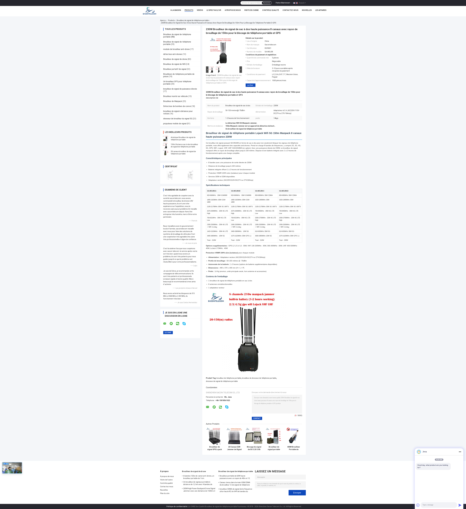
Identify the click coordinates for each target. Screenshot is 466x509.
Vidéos (200, 10)
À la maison (176, 10)
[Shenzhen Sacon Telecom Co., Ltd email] (166, 323)
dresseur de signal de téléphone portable (222, 381)
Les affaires (320, 10)
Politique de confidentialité (176, 506)
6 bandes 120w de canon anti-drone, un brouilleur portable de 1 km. (198, 477)
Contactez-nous (290, 10)
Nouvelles (307, 10)
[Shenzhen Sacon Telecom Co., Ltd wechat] (179, 323)
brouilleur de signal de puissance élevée (180, 89)
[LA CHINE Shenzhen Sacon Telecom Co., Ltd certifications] (170, 175)
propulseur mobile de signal (174, 123)
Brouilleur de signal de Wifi (174, 64)
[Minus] (459, 451)
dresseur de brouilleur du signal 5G (177, 118)
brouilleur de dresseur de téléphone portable (259, 378)
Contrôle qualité (270, 10)
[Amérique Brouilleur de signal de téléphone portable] (165, 138)
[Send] (460, 505)
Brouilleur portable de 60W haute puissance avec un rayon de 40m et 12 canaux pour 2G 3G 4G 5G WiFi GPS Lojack (236, 477)
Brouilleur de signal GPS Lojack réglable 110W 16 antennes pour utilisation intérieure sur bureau (214, 448)
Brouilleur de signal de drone (175, 59)
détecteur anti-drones (172, 54)
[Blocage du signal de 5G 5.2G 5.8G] (254, 436)
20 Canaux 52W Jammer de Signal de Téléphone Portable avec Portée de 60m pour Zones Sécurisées (234, 448)
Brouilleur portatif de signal (174, 69)
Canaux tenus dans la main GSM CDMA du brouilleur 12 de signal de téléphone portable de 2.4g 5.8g (235, 484)
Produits (189, 10)
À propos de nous (233, 10)
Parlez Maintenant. (283, 3)
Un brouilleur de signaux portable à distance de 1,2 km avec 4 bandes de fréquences (197, 483)
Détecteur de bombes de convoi (177, 106)
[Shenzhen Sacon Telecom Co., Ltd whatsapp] (173, 323)
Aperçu (163, 20)
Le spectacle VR (214, 10)
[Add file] (418, 505)
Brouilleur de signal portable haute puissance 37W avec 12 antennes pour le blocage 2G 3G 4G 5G (274, 448)
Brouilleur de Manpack (172, 101)
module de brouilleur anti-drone (176, 49)
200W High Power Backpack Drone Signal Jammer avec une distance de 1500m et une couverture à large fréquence (199, 490)
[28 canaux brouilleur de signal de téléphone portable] (165, 153)
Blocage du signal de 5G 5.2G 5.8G (254, 448)
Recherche (266, 3)
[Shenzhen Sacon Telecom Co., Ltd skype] (186, 323)
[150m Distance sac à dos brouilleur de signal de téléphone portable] (165, 146)
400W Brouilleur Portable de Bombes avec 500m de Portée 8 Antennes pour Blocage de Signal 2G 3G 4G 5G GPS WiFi (293, 448)
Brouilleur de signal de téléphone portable (193, 20)
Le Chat (250, 85)
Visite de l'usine (251, 10)
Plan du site (164, 493)
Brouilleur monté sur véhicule (175, 96)
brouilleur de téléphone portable (228, 378)
